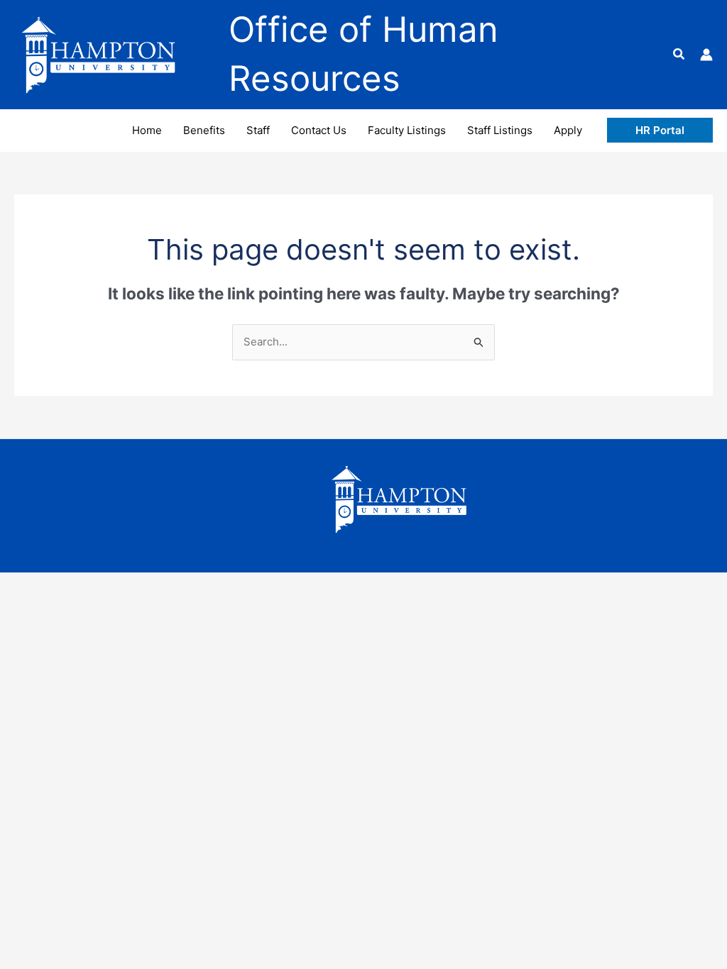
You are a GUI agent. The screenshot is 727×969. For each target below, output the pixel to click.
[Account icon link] (706, 54)
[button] (679, 54)
